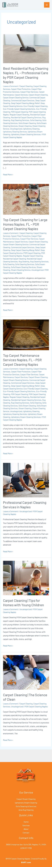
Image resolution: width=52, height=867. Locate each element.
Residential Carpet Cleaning (14, 258)
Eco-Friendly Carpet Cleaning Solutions (19, 109)
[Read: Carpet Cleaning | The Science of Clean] (26, 672)
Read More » (8, 174)
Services (26, 825)
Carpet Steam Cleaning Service (16, 97)
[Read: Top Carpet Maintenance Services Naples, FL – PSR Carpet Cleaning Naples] (26, 334)
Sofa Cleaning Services (24, 264)
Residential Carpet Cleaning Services (26, 117)
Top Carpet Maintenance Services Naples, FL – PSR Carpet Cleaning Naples (22, 359)
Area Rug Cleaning (26, 810)
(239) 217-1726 (26, 848)
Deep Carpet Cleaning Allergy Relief (25, 103)
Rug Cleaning (24, 261)
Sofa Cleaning (36, 120)
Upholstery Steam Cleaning (26, 802)
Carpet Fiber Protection (21, 89)
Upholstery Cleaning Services (15, 131)
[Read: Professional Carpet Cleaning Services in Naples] (26, 480)
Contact (26, 832)
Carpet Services (21, 94)
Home (26, 822)
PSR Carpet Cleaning (19, 112)
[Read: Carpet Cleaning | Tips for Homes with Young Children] (26, 578)
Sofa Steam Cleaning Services (23, 267)
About (26, 829)
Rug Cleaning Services (20, 120)
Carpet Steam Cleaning (38, 94)
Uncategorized (16, 128)
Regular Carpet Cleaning (19, 114)
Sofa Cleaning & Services (26, 806)
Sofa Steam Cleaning (27, 123)
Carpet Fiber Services (29, 92)
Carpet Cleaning (26, 86)
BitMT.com (26, 862)
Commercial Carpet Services (22, 100)
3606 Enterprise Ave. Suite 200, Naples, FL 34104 (26, 844)
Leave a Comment (10, 86)
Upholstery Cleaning (31, 128)
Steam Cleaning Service (21, 270)
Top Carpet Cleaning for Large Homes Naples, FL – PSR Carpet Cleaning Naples (25, 224)
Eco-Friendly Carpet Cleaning (35, 106)
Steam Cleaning (25, 126)
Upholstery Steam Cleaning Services (26, 134)
